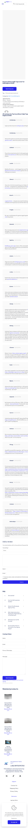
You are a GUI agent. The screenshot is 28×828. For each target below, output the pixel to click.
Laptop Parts (14, 800)
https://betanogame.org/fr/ (19, 353)
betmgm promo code (20, 261)
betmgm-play (20, 125)
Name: (4, 638)
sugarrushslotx (8, 201)
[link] (14, 595)
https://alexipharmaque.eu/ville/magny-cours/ (16, 451)
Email (4, 573)
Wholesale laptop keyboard (11, 93)
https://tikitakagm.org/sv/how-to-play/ (14, 372)
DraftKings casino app (10, 245)
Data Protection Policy (18, 815)
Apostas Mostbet (14, 404)
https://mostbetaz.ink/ (10, 419)
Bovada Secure (12, 154)
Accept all (14, 822)
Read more (14, 818)
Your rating (6, 547)
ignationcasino (8, 140)
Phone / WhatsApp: (7, 650)
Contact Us (14, 785)
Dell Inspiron (17, 96)
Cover (12, 96)
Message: (5, 656)
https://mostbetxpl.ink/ (10, 388)
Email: (4, 644)
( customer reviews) (8, 683)
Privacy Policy (14, 791)
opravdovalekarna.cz (12, 279)
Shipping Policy (14, 788)
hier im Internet (15, 530)
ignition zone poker (14, 332)
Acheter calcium (14, 296)
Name (4, 569)
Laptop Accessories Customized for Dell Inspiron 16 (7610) (8, 749)
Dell (9, 96)
